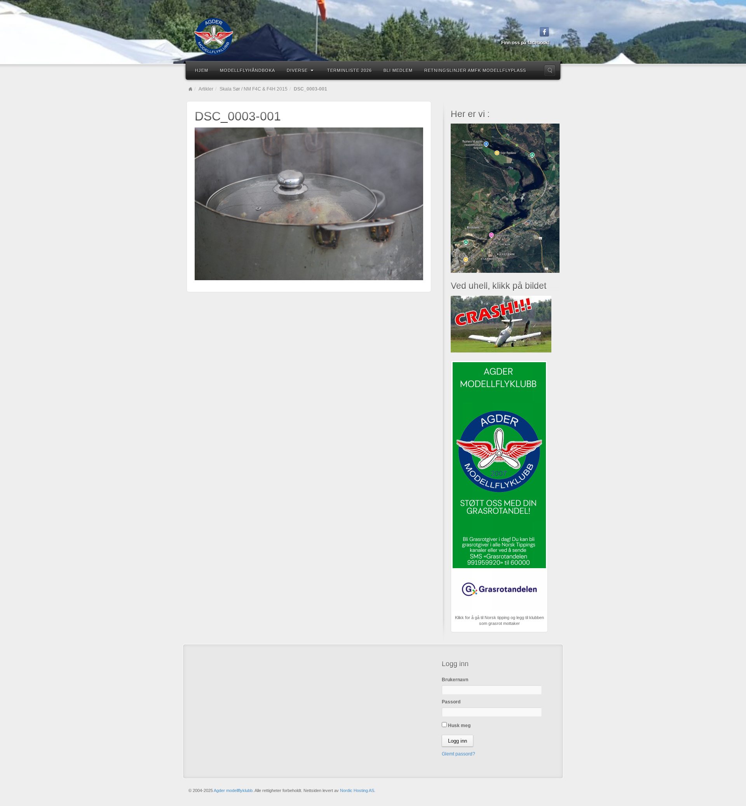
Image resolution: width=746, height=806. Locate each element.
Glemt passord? (458, 754)
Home (190, 89)
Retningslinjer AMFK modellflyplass (475, 70)
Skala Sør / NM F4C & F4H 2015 (254, 89)
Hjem (201, 70)
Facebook (544, 32)
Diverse (297, 70)
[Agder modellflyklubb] (373, 36)
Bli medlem (398, 70)
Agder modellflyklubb (233, 790)
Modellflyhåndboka (247, 70)
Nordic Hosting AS (357, 790)
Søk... (550, 70)
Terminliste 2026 (349, 70)
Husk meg (459, 725)
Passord (451, 702)
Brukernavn (455, 679)
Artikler (206, 89)
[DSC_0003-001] (309, 203)
